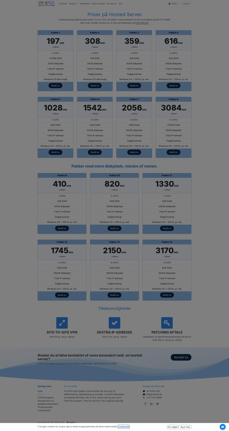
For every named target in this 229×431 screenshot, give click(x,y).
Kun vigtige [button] (172, 427)
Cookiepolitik (123, 427)
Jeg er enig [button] (185, 427)
